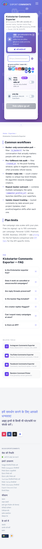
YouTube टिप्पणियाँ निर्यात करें (11, 479)
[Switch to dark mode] (12, 536)
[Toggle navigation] (37, 3)
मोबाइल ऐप (5, 516)
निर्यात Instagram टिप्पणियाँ (10, 468)
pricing (36, 234)
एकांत (3, 530)
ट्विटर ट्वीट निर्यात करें (8, 476)
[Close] (33, 34)
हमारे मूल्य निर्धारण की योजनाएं (10, 505)
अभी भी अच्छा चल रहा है (11, 457)
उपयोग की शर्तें (6, 527)
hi (6, 536)
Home (5, 133)
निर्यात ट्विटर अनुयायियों (9, 471)
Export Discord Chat (9, 488)
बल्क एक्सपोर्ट (12, 66)
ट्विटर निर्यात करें (7, 473)
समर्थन (4, 525)
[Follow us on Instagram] (4, 434)
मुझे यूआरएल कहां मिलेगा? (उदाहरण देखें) (17, 64)
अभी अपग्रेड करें (20, 49)
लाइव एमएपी (5, 502)
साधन (3, 499)
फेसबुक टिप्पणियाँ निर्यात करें (10, 465)
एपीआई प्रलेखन (6, 508)
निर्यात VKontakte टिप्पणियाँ (10, 485)
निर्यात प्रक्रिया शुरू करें (21, 106)
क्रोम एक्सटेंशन (6, 513)
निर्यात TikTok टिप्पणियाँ (9, 482)
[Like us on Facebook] (9, 434)
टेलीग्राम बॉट (5, 510)
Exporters (12, 133)
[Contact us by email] (20, 434)
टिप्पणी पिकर (5, 490)
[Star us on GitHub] (14, 434)
